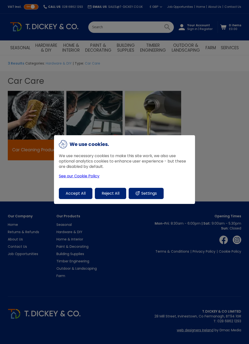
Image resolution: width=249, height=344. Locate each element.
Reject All (110, 193)
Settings (149, 193)
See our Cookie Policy (79, 176)
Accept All (76, 193)
